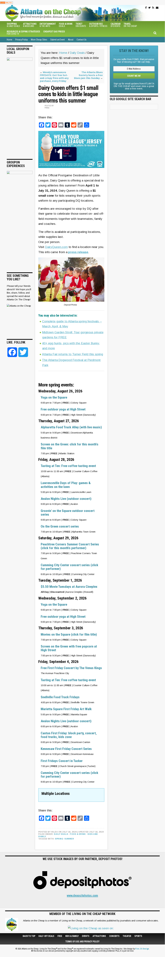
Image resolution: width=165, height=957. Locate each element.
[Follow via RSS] (153, 7)
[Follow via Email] (157, 7)
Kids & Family (72, 936)
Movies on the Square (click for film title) (69, 634)
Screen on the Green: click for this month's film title (69, 446)
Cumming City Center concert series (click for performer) (69, 567)
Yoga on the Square (54, 397)
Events (85, 936)
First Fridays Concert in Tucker (62, 761)
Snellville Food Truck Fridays (60, 697)
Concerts (114, 936)
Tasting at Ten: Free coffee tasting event (68, 466)
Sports (138, 936)
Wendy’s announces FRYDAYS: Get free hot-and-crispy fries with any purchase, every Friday (54, 76)
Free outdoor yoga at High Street (63, 409)
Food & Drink (78, 834)
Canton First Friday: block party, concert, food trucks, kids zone (69, 735)
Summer (69, 839)
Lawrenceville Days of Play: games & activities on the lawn (66, 485)
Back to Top (29, 936)
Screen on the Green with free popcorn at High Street (69, 648)
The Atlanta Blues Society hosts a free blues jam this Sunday (88, 75)
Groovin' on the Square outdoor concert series (67, 512)
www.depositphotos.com (82, 895)
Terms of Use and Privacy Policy (82, 941)
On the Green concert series (60, 526)
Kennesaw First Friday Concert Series (66, 749)
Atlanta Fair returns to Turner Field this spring (72, 354)
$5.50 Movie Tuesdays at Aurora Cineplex (69, 587)
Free (59, 936)
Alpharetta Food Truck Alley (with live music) (71, 427)
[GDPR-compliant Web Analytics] (6, 2)
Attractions (99, 936)
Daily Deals (61, 834)
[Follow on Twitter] (149, 7)
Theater (127, 936)
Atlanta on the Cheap (59, 13)
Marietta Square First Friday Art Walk (66, 709)
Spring (59, 839)
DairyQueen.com (56, 247)
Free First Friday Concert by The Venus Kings (71, 668)
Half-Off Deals (46, 936)
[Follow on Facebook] (146, 7)
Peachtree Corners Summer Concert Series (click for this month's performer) (70, 546)
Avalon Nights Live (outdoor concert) (66, 499)
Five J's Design (142, 948)
